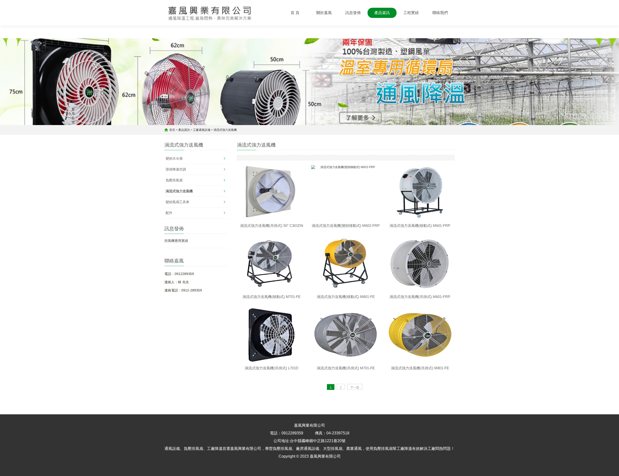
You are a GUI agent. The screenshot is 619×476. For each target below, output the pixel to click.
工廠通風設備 (201, 130)
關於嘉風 (324, 13)
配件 (169, 213)
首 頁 (295, 13)
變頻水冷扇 (174, 158)
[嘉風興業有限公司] (210, 13)
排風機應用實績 (176, 241)
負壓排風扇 (174, 180)
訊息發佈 (353, 13)
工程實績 (411, 13)
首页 (172, 130)
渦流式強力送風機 (225, 130)
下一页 (354, 387)
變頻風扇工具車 (177, 202)
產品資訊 (382, 13)
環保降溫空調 (176, 169)
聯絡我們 (440, 13)
